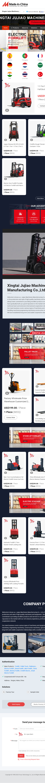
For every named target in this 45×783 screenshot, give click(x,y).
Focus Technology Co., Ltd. (26, 774)
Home (6, 28)
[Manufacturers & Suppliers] (15, 4)
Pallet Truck (24, 666)
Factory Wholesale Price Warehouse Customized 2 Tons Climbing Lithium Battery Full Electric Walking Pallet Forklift (16, 400)
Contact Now (10, 417)
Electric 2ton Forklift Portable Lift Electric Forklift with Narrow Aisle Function (14, 184)
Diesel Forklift (19, 668)
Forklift (17, 666)
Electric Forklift (9, 668)
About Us (25, 28)
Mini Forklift (28, 668)
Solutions (34, 28)
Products (16, 28)
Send (21, 756)
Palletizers (32, 666)
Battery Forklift (15, 671)
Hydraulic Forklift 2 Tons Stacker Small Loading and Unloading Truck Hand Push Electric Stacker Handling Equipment (13, 543)
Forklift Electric (25, 671)
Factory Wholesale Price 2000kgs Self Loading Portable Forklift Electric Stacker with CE (14, 582)
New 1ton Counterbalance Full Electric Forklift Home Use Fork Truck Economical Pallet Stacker (14, 478)
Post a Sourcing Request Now (29, 759)
